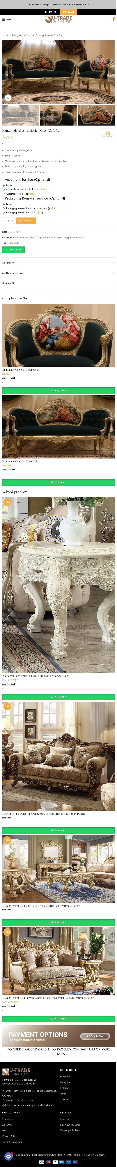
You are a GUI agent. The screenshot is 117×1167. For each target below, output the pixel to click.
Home (5, 35)
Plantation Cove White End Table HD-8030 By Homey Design (35, 675)
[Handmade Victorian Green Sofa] (58, 426)
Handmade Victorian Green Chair (20, 369)
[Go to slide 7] (64, 100)
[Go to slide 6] (61, 100)
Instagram (65, 1082)
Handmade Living (25, 237)
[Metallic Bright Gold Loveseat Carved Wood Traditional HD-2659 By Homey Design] (58, 961)
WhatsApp (15, 249)
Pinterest (64, 1088)
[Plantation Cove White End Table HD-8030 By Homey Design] (58, 585)
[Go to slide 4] (55, 100)
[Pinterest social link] (50, 12)
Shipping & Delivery (70, 1130)
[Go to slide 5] (58, 100)
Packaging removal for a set (24, 212)
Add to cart (26, 220)
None (9, 185)
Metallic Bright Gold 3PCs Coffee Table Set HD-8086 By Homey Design (41, 905)
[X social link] (46, 12)
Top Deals (68, 12)
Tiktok (63, 1093)
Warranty (64, 1119)
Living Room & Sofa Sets (51, 35)
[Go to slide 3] (52, 100)
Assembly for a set (20, 194)
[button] (5, 72)
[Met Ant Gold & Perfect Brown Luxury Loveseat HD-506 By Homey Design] (58, 756)
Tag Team (99, 1155)
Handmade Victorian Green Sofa (20, 461)
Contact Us (7, 1119)
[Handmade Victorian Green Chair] (58, 335)
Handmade (13, 243)
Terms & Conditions (12, 1142)
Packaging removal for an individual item (30, 208)
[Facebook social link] (42, 12)
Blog (4, 1130)
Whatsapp (60, 390)
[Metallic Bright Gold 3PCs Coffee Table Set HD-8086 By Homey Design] (58, 869)
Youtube (64, 1099)
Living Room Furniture (23, 35)
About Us (7, 1125)
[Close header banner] (113, 4)
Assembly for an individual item (26, 189)
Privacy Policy (9, 1136)
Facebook (65, 1076)
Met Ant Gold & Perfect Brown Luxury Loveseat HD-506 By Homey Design (43, 813)
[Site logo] (58, 19)
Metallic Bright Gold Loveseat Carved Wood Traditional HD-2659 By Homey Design (48, 997)
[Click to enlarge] (8, 97)
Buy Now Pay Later (70, 1125)
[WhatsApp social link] (55, 12)
